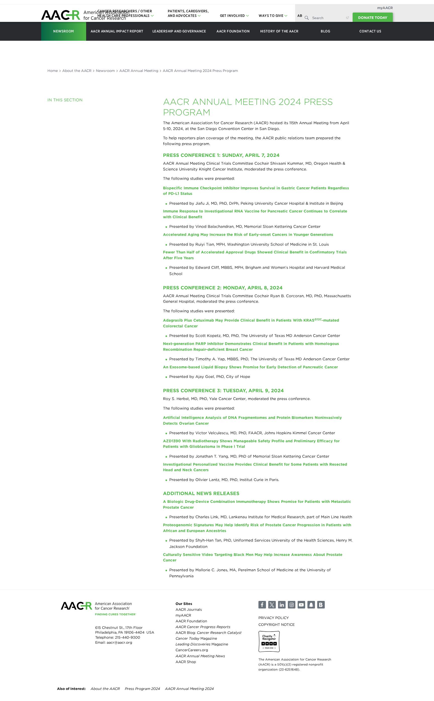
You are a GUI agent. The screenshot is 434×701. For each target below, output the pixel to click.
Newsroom (105, 71)
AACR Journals (189, 609)
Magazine (196, 638)
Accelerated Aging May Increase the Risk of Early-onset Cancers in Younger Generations (248, 234)
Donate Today (372, 18)
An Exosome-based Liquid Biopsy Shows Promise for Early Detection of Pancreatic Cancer (250, 367)
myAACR (385, 8)
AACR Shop (186, 662)
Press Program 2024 (142, 689)
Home (52, 71)
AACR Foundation (191, 621)
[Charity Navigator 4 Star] (269, 641)
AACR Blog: (209, 633)
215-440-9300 (127, 637)
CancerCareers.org (192, 650)
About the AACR (76, 71)
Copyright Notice (276, 625)
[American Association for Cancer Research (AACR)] (85, 15)
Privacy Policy (273, 618)
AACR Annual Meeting (138, 71)
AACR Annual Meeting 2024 (189, 689)
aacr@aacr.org (119, 642)
